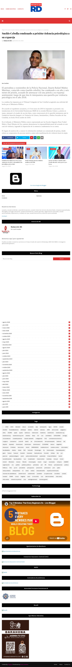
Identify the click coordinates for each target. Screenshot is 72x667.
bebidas (28, 435)
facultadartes (6, 450)
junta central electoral (32, 456)
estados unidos (55, 447)
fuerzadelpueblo (60, 450)
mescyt (56, 459)
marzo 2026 (36, 328)
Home (55, 664)
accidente (30, 427)
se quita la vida (48, 473)
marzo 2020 (36, 387)
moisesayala (32, 462)
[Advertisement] (36, 276)
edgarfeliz (59, 444)
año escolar (55, 429)
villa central (6, 479)
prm (54, 467)
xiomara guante (43, 479)
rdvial (27, 470)
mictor (61, 459)
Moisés (24, 462)
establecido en (44, 447)
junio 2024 (36, 353)
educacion (5, 447)
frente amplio (50, 450)
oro (13, 465)
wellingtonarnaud (32, 479)
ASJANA (10, 432)
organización (6, 465)
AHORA (55, 427)
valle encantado (49, 476)
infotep (53, 453)
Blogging (10, 664)
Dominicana (19, 444)
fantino (14, 450)
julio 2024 (36, 350)
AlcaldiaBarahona (13, 429)
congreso (5, 441)
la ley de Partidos (52, 456)
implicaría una (38, 453)
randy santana (6, 470)
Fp (44, 450)
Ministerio (11, 462)
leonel (60, 456)
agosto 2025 (36, 339)
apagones (63, 429)
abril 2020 (36, 384)
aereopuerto (43, 427)
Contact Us (67, 664)
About (60, 664)
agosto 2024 (36, 347)
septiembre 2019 (36, 398)
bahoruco (27, 432)
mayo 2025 (36, 342)
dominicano (28, 444)
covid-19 (21, 441)
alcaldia (5, 429)
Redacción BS (8, 40)
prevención (39, 467)
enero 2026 (36, 330)
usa (42, 476)
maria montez (40, 459)
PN (45, 465)
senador (5, 476)
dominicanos (36, 444)
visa (25, 479)
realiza (32, 470)
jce (61, 453)
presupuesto (30, 467)
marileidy (49, 459)
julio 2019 (36, 404)
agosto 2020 (36, 373)
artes (4, 432)
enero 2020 (36, 393)
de (31, 441)
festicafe (30, 450)
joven (22, 456)
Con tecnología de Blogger (38, 185)
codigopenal (39, 438)
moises (18, 462)
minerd (4, 462)
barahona (42, 432)
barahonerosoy (7, 435)
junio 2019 (36, 407)
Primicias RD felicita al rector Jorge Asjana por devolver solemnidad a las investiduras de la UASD (12, 162)
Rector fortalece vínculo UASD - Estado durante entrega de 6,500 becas (58, 162)
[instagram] (70, 9)
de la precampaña (49, 441)
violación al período (16, 479)
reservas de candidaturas (9, 473)
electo (27, 447)
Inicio (3, 196)
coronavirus (13, 441)
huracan (16, 453)
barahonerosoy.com (18, 435)
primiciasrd (47, 467)
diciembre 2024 (36, 345)
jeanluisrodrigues (14, 456)
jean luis (5, 456)
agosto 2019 (36, 401)
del (64, 441)
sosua (16, 476)
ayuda (20, 432)
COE (45, 438)
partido (18, 465)
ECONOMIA (45, 444)
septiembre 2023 (36, 359)
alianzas (42, 429)
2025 (11, 427)
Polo (11, 467)
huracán (22, 453)
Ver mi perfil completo (16, 229)
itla (57, 453)
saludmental (31, 473)
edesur (52, 444)
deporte (5, 444)
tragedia (23, 476)
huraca (9, 453)
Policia (50, 465)
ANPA (48, 429)
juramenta (42, 456)
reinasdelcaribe (41, 470)
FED (25, 450)
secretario (57, 473)
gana (4, 453)
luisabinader (31, 459)
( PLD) (6, 427)
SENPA (11, 476)
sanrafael (39, 473)
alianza (36, 429)
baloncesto (35, 432)
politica (66, 465)
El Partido (13, 447)
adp (37, 427)
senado (64, 473)
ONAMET (66, 462)
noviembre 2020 (36, 364)
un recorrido (35, 476)
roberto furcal (22, 473)
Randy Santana (24, 664)
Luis (25, 459)
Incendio (46, 453)
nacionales (52, 462)
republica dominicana (52, 470)
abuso (24, 427)
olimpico (59, 462)
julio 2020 (36, 376)
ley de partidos (17, 459)
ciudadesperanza (17, 438)
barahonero (51, 432)
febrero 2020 (36, 390)
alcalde (61, 427)
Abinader (18, 427)
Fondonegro (38, 450)
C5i (38, 435)
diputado (11, 444)
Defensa (59, 441)
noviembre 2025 (36, 333)
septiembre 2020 (36, 370)
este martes (64, 447)
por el (15, 467)
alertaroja (23, 429)
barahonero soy (60, 432)
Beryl (33, 435)
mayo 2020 (36, 381)
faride (19, 450)
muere (39, 462)
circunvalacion (6, 438)
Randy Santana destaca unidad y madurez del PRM (34, 161)
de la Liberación (38, 441)
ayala (15, 432)
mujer (45, 462)
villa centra (59, 476)
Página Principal (6, 30)
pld (41, 465)
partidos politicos (26, 465)
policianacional (58, 465)
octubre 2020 (36, 367)
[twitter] (68, 9)
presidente (22, 467)
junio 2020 (36, 378)
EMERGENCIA (35, 447)
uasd (28, 476)
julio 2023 (36, 361)
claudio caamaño (28, 438)
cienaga (65, 435)
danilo (26, 441)
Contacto (4, 198)
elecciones (21, 447)
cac (42, 435)
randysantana (16, 470)
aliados (30, 429)
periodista (36, 465)
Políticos (5, 467)
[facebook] (65, 9)
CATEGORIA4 (57, 435)
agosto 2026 (36, 322)
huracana (29, 453)
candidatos (48, 435)
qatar (58, 467)
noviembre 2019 (36, 395)
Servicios (39, 196)
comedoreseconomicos (55, 438)
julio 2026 (36, 325)
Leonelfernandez (7, 459)
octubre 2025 (36, 336)
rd (22, 470)
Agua (50, 427)
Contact (4, 216)
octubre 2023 (36, 356)
